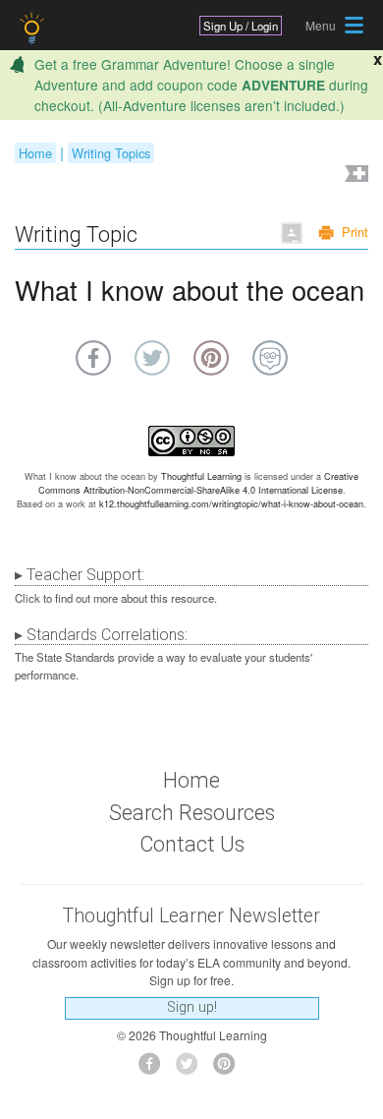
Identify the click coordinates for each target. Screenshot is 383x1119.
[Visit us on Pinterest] (229, 1069)
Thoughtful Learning (201, 476)
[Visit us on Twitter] (192, 1069)
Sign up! (192, 1007)
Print (355, 231)
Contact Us (192, 844)
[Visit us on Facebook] (154, 1069)
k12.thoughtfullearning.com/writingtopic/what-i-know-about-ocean (231, 504)
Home (35, 153)
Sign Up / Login (240, 25)
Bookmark (354, 175)
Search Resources (192, 812)
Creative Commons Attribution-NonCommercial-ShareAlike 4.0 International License (198, 483)
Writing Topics (111, 153)
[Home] (34, 28)
